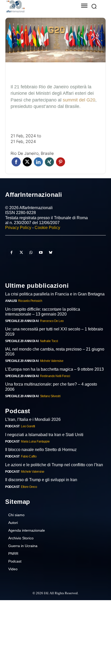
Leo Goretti (27, 426)
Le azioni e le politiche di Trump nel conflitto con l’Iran (53, 464)
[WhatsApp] (31, 252)
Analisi (10, 301)
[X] (21, 252)
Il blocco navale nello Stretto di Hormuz (40, 449)
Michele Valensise (48, 361)
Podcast (12, 426)
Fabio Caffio (28, 456)
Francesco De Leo (49, 321)
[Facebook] (11, 252)
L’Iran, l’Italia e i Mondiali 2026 (32, 419)
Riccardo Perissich (29, 301)
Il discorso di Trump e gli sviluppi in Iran (41, 479)
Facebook (16, 161)
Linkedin (38, 161)
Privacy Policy (18, 227)
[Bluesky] (50, 252)
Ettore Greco (28, 486)
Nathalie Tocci (46, 341)
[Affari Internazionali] (36, 6)
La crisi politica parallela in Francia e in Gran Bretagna (52, 294)
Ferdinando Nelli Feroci (52, 376)
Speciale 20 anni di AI (20, 321)
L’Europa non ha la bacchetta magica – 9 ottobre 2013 (53, 369)
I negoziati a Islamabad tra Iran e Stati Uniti (43, 434)
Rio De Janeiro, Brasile (32, 153)
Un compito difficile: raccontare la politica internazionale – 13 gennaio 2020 (55, 312)
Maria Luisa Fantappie (34, 441)
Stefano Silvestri (47, 396)
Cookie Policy (47, 227)
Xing (49, 161)
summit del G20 (79, 100)
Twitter (27, 161)
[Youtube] (40, 252)
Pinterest (60, 161)
